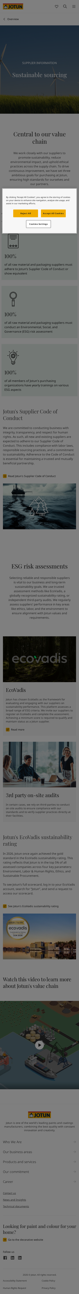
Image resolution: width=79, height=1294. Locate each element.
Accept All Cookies (53, 213)
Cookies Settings (38, 224)
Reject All (25, 213)
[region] (39, 211)
